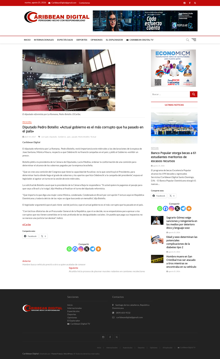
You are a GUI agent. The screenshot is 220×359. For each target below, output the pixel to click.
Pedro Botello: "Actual (87, 137)
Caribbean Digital (30, 353)
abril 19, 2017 (30, 137)
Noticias (155, 148)
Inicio (27, 39)
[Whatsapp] (69, 249)
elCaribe (26, 224)
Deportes (81, 39)
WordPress (68, 354)
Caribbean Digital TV (141, 39)
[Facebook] (75, 249)
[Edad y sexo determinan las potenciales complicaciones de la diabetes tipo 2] (157, 239)
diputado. (53, 137)
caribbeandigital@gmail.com (129, 317)
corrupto (45, 137)
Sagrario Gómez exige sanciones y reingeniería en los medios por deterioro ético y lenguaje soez (181, 222)
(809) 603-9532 (123, 312)
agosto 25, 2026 (158, 166)
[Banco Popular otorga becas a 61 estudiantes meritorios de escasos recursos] (174, 128)
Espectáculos (65, 39)
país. (69, 137)
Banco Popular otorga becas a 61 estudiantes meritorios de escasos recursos (173, 157)
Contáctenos (84, 3)
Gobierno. (62, 137)
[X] (86, 249)
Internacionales (44, 39)
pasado (75, 137)
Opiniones (97, 39)
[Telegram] (92, 249)
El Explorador (114, 39)
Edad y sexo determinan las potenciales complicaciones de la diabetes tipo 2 (181, 242)
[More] (98, 249)
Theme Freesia (57, 354)
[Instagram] (81, 249)
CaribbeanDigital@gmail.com (63, 2)
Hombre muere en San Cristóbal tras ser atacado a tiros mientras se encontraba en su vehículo (181, 261)
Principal (27, 122)
